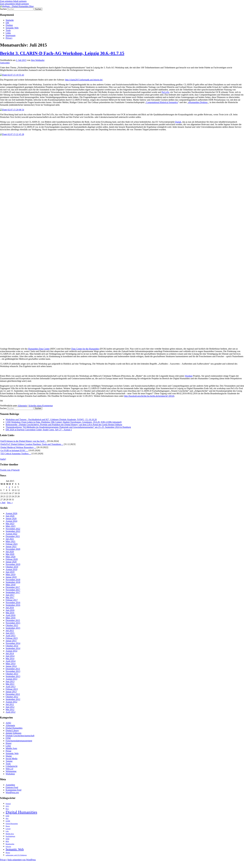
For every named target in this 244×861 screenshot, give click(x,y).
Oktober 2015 (12, 625)
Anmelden (10, 785)
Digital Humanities (14, 728)
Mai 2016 (10, 612)
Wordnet (188, 376)
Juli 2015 (10, 630)
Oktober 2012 (12, 697)
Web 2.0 (9, 769)
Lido (7, 831)
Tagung (9, 761)
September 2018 (13, 582)
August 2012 (11, 702)
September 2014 (13, 648)
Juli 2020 (10, 551)
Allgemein (22, 405)
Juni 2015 (10, 633)
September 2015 (13, 628)
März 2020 (10, 556)
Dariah (178, 122)
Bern (7, 809)
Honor (8, 743)
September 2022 (13, 531)
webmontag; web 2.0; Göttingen (16, 855)
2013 (7, 806)
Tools (8, 30)
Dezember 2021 (13, 536)
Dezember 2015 (13, 620)
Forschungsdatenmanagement (19, 740)
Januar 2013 (11, 691)
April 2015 (10, 635)
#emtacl (8, 803)
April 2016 (10, 615)
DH (7, 23)
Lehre (8, 746)
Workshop (10, 774)
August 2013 (11, 679)
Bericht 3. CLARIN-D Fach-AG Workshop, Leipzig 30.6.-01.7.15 (62, 53)
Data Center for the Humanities (85, 349)
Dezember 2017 (13, 587)
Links (8, 33)
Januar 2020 (11, 562)
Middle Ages (11, 748)
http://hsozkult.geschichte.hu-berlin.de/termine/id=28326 (149, 396)
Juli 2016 (10, 607)
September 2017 (13, 592)
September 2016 (13, 605)
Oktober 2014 (12, 646)
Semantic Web (12, 28)
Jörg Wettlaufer (37, 60)
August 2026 (11, 513)
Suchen (3, 9)
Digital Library (12, 730)
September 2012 (13, 699)
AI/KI (8, 723)
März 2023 (10, 526)
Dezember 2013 (13, 668)
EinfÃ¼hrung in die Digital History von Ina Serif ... (23, 441)
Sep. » (10, 502)
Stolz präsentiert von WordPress (21, 859)
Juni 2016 (10, 610)
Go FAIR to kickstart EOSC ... (14, 450)
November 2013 (13, 671)
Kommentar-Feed (13, 790)
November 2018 (13, 579)
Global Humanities (12, 823)
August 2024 (11, 521)
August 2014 (11, 651)
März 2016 (10, 618)
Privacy (9, 38)
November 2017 (13, 590)
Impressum (10, 35)
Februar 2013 (12, 689)
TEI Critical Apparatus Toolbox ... (15, 453)
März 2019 (10, 574)
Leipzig (8, 828)
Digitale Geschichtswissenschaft (20, 735)
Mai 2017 (10, 597)
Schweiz (8, 846)
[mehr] (3, 459)
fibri (7, 818)
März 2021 (10, 541)
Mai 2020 (10, 554)
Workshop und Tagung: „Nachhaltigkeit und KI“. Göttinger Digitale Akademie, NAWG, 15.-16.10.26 (51, 419)
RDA (7, 841)
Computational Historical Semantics (162, 102)
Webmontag (11, 771)
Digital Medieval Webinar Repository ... (18, 447)
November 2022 (13, 528)
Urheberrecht (11, 766)
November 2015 (13, 623)
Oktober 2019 (12, 567)
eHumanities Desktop (197, 102)
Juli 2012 (10, 704)
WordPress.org (12, 792)
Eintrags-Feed (12, 787)
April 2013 (10, 686)
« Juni (2, 502)
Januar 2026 (11, 518)
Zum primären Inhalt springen (13, 1)
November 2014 (13, 643)
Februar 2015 (12, 638)
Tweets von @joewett (9, 470)
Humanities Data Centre (39, 349)
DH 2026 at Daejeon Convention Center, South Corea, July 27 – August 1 (39, 429)
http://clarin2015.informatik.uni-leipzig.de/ (84, 80)
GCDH (8, 821)
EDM (7, 816)
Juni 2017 (10, 595)
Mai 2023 (10, 523)
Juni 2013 (10, 681)
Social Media (11, 758)
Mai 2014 (10, 658)
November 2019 (13, 564)
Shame (9, 756)
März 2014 (10, 663)
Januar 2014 (11, 666)
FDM (8, 738)
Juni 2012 (10, 707)
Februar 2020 (12, 559)
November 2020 (13, 549)
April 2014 (10, 661)
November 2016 (13, 602)
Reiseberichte (10, 844)
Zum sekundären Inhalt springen (14, 4)
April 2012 (10, 712)
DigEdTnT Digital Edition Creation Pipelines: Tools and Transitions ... (31, 444)
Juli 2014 (10, 653)
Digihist (9, 25)
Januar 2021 (11, 546)
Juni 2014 (10, 656)
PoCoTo (165, 92)
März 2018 (10, 584)
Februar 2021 (12, 544)
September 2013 (13, 676)
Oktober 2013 (12, 674)
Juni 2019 (10, 572)
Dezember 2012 (13, 694)
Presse (8, 751)
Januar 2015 (11, 640)
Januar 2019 (11, 577)
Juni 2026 (10, 516)
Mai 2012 (10, 709)
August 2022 (11, 534)
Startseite (10, 20)
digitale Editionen (13, 733)
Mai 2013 (10, 684)
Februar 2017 (12, 600)
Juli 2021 (10, 539)
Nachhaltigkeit (10, 836)
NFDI (7, 839)
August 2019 (11, 569)
